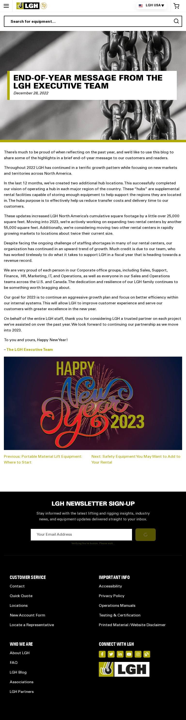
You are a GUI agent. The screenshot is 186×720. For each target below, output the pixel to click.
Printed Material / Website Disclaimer (132, 625)
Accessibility (110, 586)
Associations (21, 682)
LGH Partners (22, 692)
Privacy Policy (111, 596)
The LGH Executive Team (29, 350)
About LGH (20, 653)
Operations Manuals (117, 606)
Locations (19, 606)
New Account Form (27, 615)
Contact (17, 586)
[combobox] (93, 21)
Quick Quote (21, 596)
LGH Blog (18, 673)
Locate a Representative (32, 625)
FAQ (14, 663)
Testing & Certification (119, 615)
